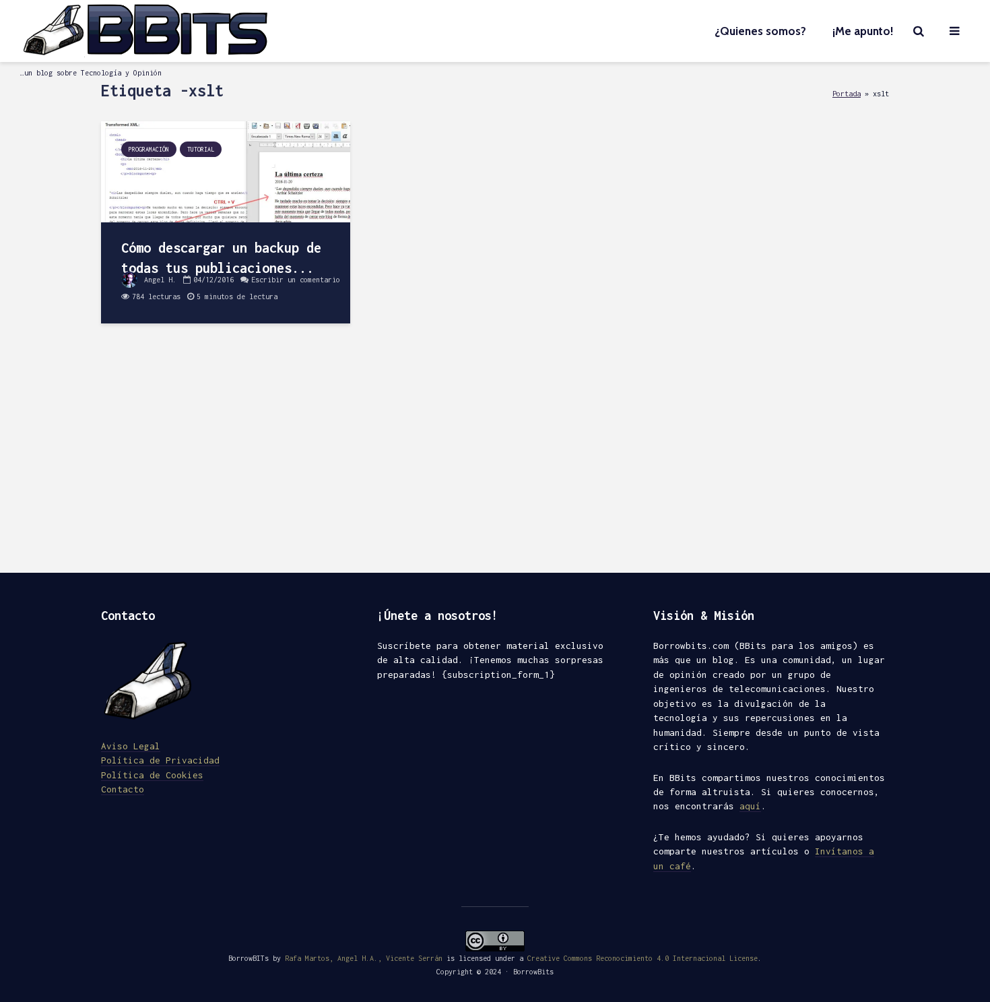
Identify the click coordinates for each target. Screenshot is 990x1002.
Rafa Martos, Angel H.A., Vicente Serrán (363, 958)
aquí (750, 806)
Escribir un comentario (295, 280)
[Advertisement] (495, 458)
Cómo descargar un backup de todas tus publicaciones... (221, 258)
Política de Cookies (152, 775)
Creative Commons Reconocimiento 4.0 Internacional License (642, 958)
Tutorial (200, 149)
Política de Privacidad (160, 760)
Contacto (122, 789)
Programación (149, 149)
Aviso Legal (130, 746)
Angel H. (158, 280)
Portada (846, 93)
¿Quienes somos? (760, 31)
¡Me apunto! (862, 31)
